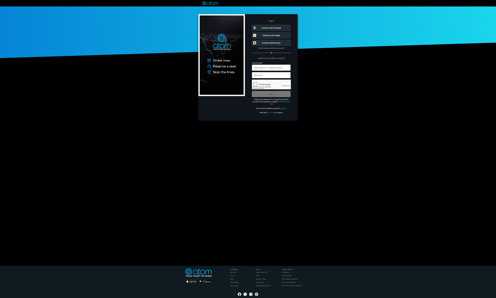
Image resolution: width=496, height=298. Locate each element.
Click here (271, 112)
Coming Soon (286, 276)
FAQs (257, 276)
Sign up (283, 108)
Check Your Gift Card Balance (292, 286)
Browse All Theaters (288, 282)
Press (232, 279)
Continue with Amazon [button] (271, 43)
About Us (233, 272)
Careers (232, 276)
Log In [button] (271, 94)
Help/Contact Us (261, 272)
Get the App (234, 286)
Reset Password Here (279, 102)
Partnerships (234, 282)
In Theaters (285, 272)
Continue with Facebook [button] (271, 28)
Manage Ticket (261, 279)
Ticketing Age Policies (263, 286)
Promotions (260, 282)
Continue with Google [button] (271, 35)
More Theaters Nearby (289, 279)
